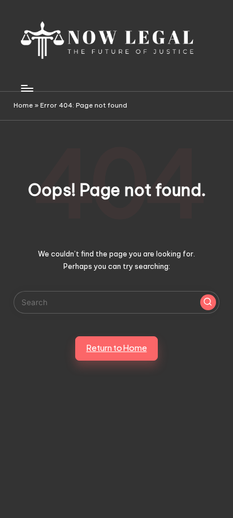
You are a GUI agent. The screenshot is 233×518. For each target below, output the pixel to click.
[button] (208, 302)
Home (23, 105)
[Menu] (26, 88)
